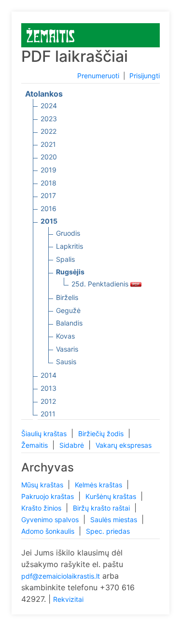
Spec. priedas (108, 531)
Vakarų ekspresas (124, 445)
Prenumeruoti (98, 75)
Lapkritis (69, 246)
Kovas (65, 336)
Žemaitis (35, 445)
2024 (49, 105)
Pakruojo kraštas (48, 496)
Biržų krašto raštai (102, 508)
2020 (49, 157)
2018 (48, 183)
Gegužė (68, 310)
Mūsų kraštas (43, 485)
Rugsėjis (70, 272)
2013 (48, 388)
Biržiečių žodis (101, 433)
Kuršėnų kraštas (111, 496)
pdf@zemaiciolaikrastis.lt (60, 576)
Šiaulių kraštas (45, 433)
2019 (48, 170)
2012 (48, 401)
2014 (48, 375)
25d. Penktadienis (100, 284)
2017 (48, 195)
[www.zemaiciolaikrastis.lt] (50, 34)
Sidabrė (72, 445)
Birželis (67, 297)
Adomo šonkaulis (48, 531)
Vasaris (67, 349)
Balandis (69, 323)
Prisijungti (144, 75)
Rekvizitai (68, 599)
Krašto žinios (42, 508)
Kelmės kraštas (99, 485)
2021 (48, 144)
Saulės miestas (114, 519)
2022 (48, 131)
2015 (49, 221)
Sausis (66, 361)
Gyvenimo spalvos (51, 519)
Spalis (65, 259)
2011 (48, 414)
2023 (49, 118)
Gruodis (68, 233)
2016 (48, 208)
